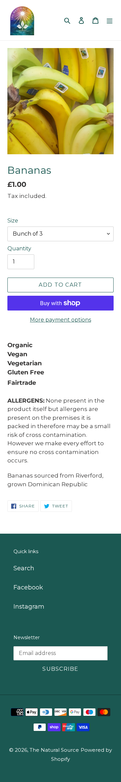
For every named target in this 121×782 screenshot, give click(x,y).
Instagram (28, 606)
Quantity (19, 248)
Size (12, 220)
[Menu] (110, 20)
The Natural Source (54, 750)
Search (23, 568)
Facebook (28, 587)
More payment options (60, 320)
